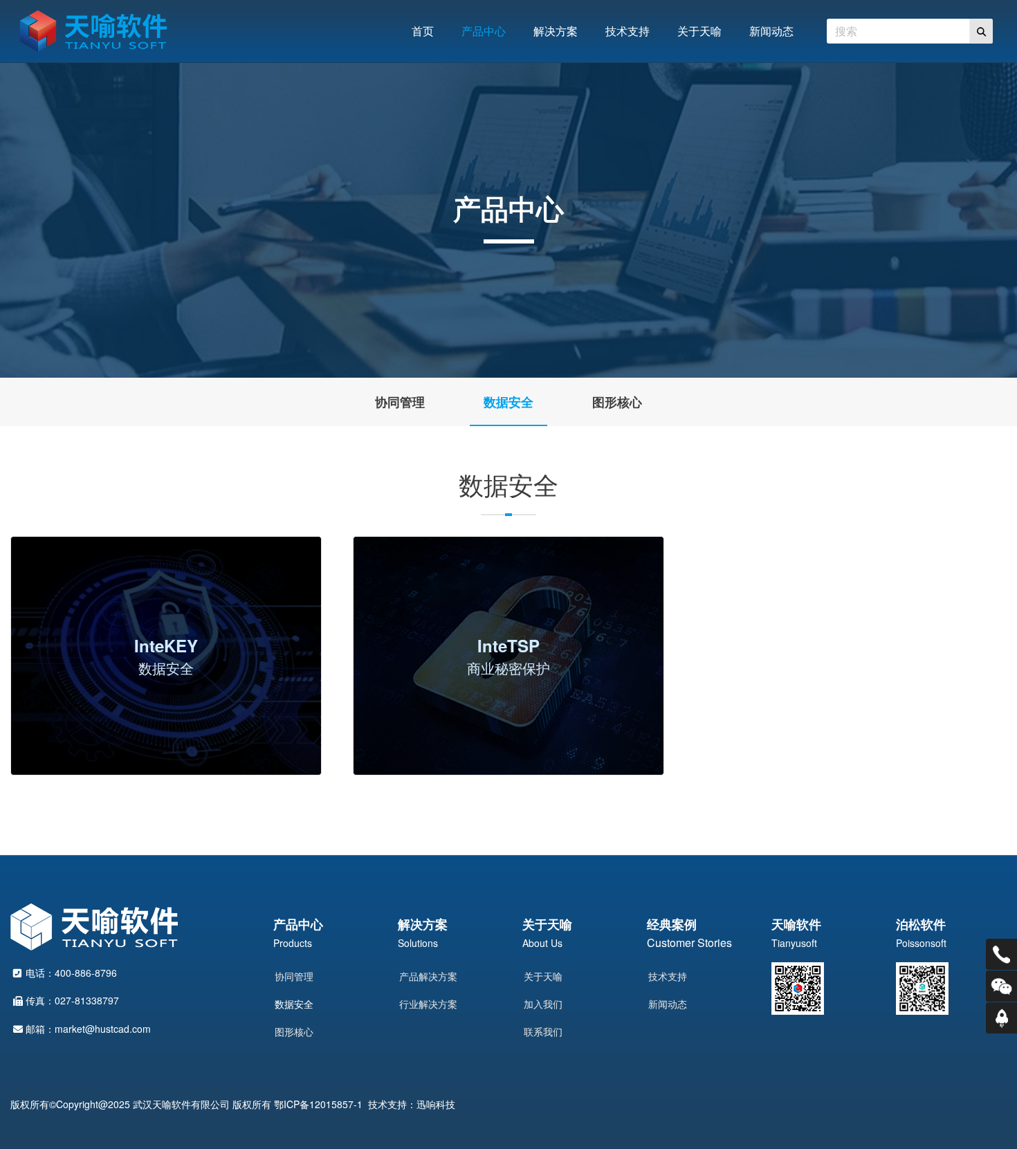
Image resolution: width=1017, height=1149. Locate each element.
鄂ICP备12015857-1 (318, 1104)
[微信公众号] (1001, 986)
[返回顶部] (1001, 1017)
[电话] (1001, 954)
